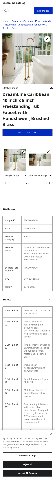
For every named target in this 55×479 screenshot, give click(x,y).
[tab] (26, 183)
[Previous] (5, 183)
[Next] (49, 183)
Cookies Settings (27, 455)
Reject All (27, 464)
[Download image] (51, 88)
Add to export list (27, 132)
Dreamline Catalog (13, 3)
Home (5, 21)
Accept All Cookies (27, 473)
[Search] (5, 10)
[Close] (51, 433)
